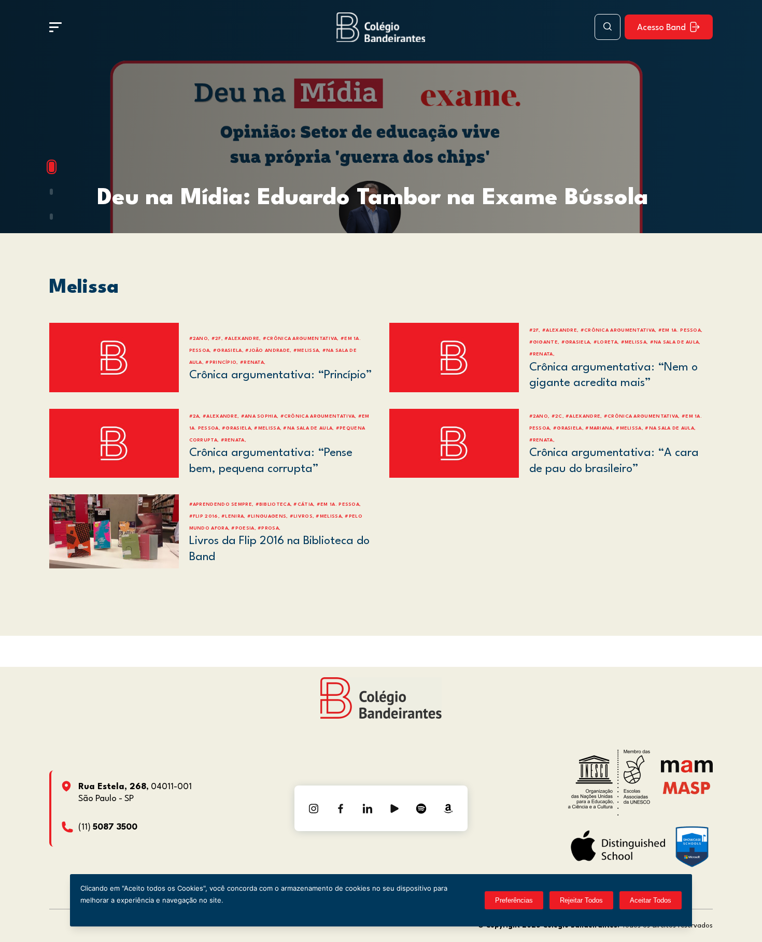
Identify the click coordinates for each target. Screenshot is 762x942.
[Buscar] (607, 27)
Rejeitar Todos (581, 900)
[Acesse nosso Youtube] (394, 808)
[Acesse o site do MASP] (686, 787)
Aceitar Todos (650, 900)
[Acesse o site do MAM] (687, 770)
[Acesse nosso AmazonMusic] (448, 808)
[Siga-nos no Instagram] (313, 808)
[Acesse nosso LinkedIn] (367, 808)
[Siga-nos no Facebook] (340, 808)
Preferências (514, 900)
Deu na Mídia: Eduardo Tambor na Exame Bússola (372, 198)
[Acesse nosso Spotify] (421, 808)
